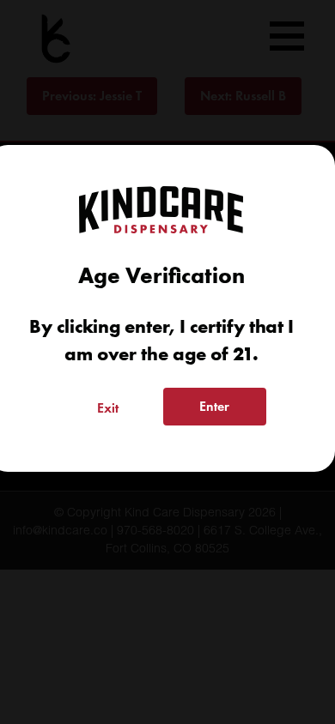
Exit (108, 408)
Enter (214, 406)
